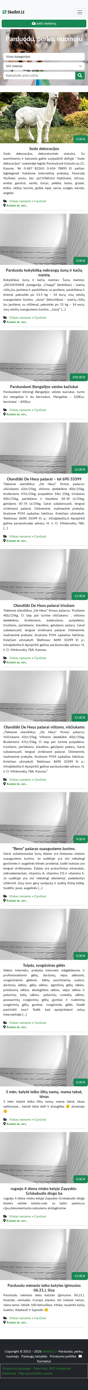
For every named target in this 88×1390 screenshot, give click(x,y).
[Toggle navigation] (80, 12)
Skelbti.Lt (15, 12)
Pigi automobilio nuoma (35, 1373)
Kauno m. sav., (17, 205)
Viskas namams (20, 201)
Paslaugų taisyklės (34, 1356)
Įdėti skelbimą (46, 23)
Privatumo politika (63, 1356)
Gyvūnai (40, 201)
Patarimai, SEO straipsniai (52, 1368)
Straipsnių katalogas (16, 1368)
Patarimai (9, 1373)
